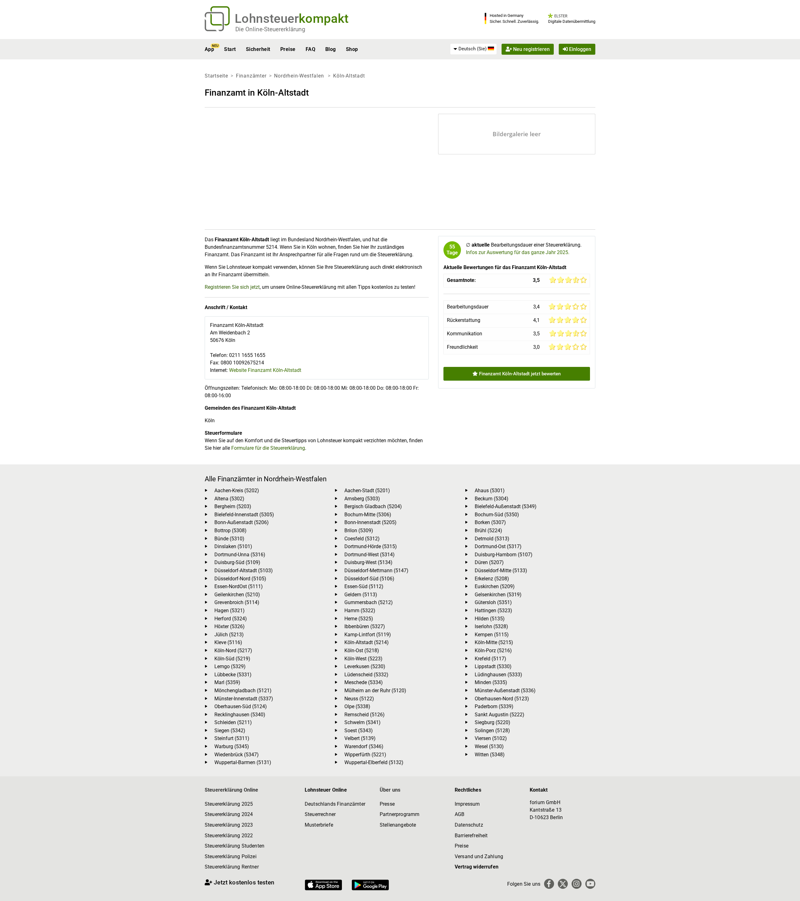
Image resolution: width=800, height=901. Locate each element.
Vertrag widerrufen (476, 867)
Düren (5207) (489, 562)
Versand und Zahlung (479, 856)
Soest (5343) (358, 730)
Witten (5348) (490, 755)
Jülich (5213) (229, 635)
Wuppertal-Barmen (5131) (242, 762)
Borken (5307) (490, 522)
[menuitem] (473, 49)
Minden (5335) (491, 682)
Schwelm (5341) (362, 722)
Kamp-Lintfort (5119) (367, 635)
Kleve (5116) (228, 642)
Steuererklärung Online (231, 790)
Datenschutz (469, 825)
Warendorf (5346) (363, 746)
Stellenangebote (398, 825)
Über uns (390, 790)
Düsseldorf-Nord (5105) (240, 579)
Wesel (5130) (489, 746)
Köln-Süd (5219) (232, 659)
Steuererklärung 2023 (229, 825)
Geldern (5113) (360, 595)
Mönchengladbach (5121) (243, 690)
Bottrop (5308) (230, 530)
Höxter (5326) (229, 626)
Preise (288, 49)
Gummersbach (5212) (368, 602)
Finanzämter (251, 76)
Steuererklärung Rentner (232, 867)
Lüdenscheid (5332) (366, 675)
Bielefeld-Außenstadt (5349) (506, 506)
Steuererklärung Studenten (234, 846)
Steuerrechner (320, 814)
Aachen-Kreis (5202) (236, 490)
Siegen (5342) (229, 730)
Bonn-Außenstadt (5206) (241, 522)
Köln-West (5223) (363, 659)
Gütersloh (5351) (493, 602)
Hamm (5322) (359, 610)
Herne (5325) (358, 619)
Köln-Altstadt (349, 76)
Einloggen (579, 49)
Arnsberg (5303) (362, 499)
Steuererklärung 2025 (229, 804)
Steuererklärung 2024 (229, 814)
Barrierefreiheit (471, 835)
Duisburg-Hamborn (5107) (503, 555)
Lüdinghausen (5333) (498, 675)
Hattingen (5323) (493, 610)
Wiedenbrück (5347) (236, 755)
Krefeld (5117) (490, 659)
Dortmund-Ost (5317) (498, 546)
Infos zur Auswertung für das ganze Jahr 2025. (517, 252)
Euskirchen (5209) (495, 586)
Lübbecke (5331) (233, 675)
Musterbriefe (319, 825)
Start (230, 49)
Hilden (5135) (490, 619)
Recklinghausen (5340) (239, 715)
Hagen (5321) (229, 610)
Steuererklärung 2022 (229, 835)
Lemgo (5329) (230, 666)
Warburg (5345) (231, 746)
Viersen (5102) (491, 738)
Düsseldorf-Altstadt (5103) (243, 570)
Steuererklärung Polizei (231, 856)
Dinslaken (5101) (233, 546)
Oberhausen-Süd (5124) (240, 706)
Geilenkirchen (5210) (237, 595)
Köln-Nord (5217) (233, 650)
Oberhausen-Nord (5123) (502, 699)
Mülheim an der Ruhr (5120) (375, 690)
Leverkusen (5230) (364, 666)
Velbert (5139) (360, 738)
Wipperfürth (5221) (365, 755)
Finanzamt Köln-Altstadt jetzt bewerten (519, 374)
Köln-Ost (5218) (361, 650)
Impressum (467, 804)
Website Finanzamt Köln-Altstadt (265, 370)
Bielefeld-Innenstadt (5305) (244, 515)
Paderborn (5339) (494, 706)
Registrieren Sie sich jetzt (232, 287)
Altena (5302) (229, 499)
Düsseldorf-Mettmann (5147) (376, 570)
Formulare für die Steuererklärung (268, 448)
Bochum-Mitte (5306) (367, 515)
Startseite (216, 76)
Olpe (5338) (357, 706)
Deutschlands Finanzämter (335, 804)
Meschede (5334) (363, 682)
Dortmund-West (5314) (369, 555)
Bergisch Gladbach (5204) (373, 506)
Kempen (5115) (492, 635)
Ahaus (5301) (490, 490)
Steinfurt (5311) (231, 738)
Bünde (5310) (229, 539)
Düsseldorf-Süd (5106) (369, 579)
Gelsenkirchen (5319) (498, 595)
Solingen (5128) (492, 730)
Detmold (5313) (492, 539)
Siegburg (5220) (492, 722)
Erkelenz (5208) (492, 579)
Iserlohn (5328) (491, 626)
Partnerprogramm (399, 814)
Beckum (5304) (491, 499)
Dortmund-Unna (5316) (239, 555)
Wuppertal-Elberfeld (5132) (373, 762)
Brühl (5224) (488, 530)
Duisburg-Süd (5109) (237, 562)
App (209, 49)
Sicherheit (258, 49)
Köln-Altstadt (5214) (366, 642)
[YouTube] (590, 884)
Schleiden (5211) (233, 722)
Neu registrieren (531, 49)
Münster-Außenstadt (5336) (505, 690)
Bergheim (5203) (232, 506)
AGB (459, 814)
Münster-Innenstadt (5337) (243, 699)
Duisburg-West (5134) (368, 562)
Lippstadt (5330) (493, 666)
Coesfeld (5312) (362, 539)
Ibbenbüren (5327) (364, 626)
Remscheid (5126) (364, 715)
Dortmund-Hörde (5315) (370, 546)
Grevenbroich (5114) (236, 602)
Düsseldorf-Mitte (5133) (501, 570)
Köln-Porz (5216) (493, 650)
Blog (330, 49)
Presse (387, 804)
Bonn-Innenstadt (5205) (370, 522)
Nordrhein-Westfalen (299, 76)
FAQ (310, 49)
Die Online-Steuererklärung (270, 29)
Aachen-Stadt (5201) (367, 490)
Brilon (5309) (358, 530)
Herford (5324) (230, 619)
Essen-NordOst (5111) (238, 586)
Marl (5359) (227, 682)
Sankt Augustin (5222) (499, 715)
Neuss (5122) (359, 699)
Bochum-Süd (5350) (497, 515)
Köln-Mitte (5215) (494, 642)
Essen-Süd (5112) (363, 586)
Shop (352, 49)
